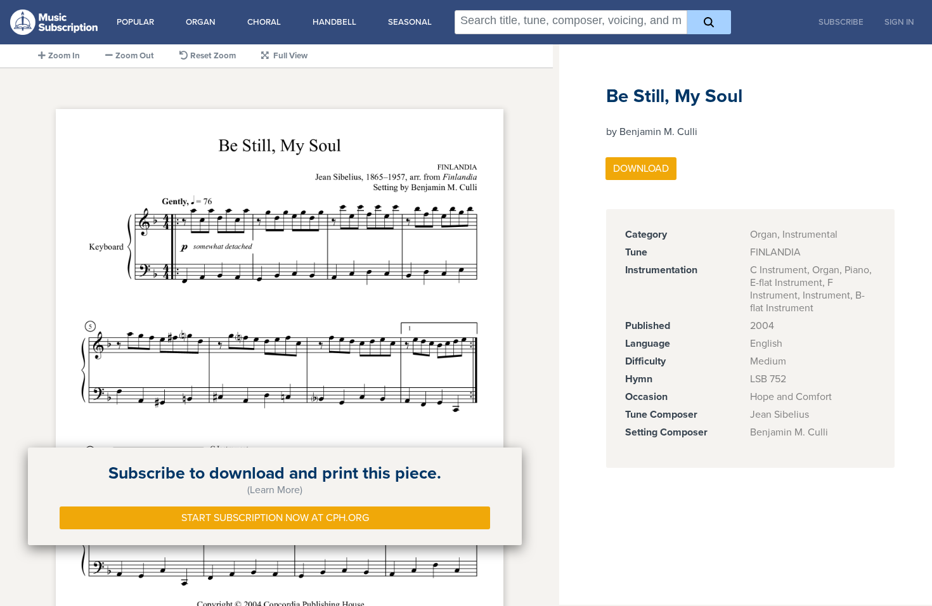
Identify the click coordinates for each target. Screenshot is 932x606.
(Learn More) (274, 490)
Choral (264, 22)
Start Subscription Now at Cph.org (275, 518)
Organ (201, 22)
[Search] (709, 22)
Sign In (899, 22)
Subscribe (841, 22)
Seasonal (410, 22)
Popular (135, 22)
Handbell (334, 22)
